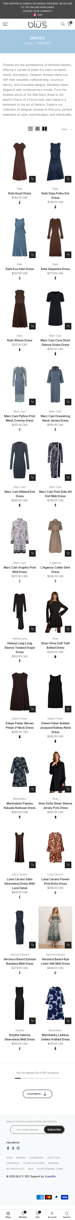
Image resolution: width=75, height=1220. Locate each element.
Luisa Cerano (19, 874)
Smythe (19, 1030)
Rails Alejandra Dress (55, 269)
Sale (30, 1168)
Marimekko (19, 798)
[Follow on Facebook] (8, 1148)
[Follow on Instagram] (18, 1148)
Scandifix (50, 1176)
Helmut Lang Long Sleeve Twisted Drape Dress (20, 647)
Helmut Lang (19, 638)
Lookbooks (36, 1157)
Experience (13, 1163)
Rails (19, 188)
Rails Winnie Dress (19, 340)
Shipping (53, 1163)
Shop (9, 1157)
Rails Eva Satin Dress (20, 269)
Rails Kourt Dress (19, 193)
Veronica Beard (19, 954)
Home (28, 43)
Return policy (15, 1168)
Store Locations (34, 1163)
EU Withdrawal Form (50, 1168)
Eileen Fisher (19, 718)
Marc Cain (55, 335)
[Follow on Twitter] (13, 1148)
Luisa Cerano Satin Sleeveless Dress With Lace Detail (19, 883)
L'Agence (55, 562)
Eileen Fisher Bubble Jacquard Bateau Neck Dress (55, 727)
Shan (55, 638)
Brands (20, 1157)
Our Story (53, 1157)
